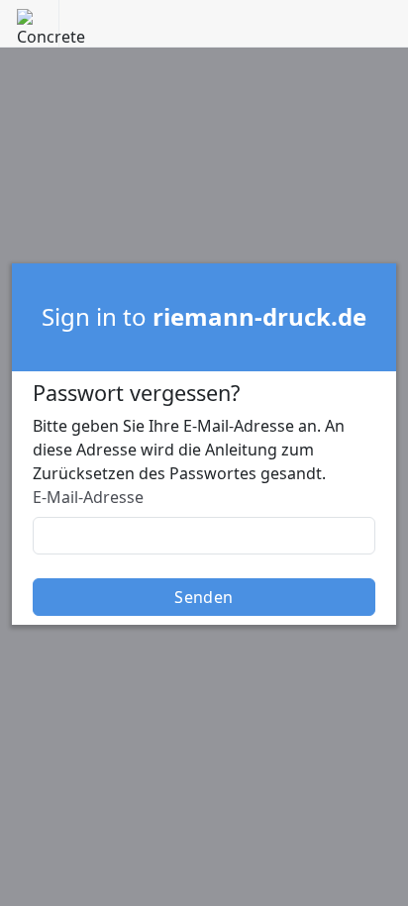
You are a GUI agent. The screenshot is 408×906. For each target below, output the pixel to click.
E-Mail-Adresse (88, 497)
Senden (204, 597)
